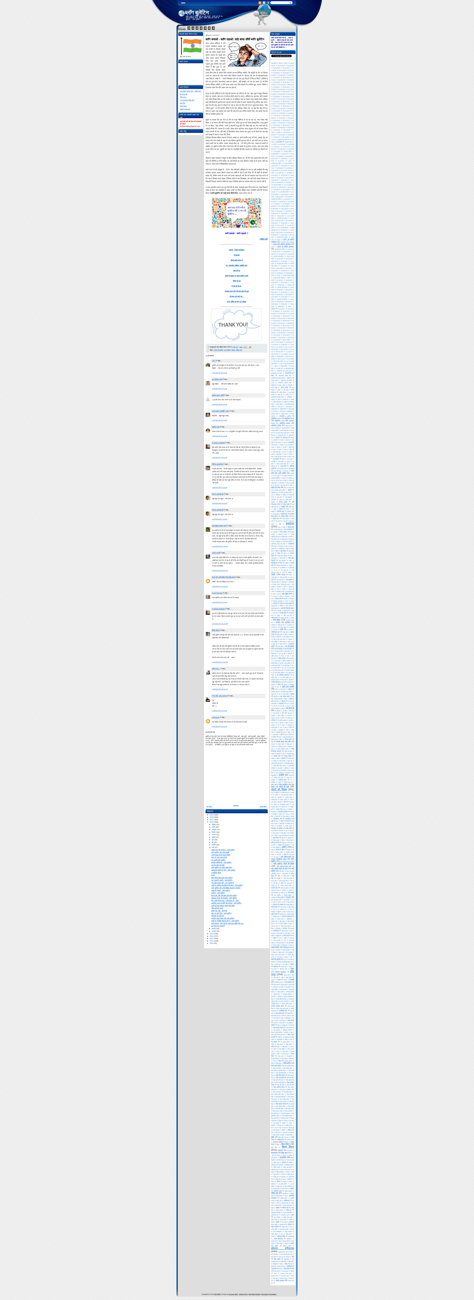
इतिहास (290, 451)
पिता (289, 770)
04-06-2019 (286, 87)
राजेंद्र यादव (276, 984)
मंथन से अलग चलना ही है (219, 857)
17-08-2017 (276, 203)
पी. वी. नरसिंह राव (280, 772)
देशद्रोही (273, 715)
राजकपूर (273, 979)
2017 (212, 820)
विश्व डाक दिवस (290, 1077)
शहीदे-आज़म (280, 1139)
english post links (286, 1273)
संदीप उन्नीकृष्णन (280, 1171)
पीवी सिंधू (288, 772)
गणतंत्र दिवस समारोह (282, 555)
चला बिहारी (227, 350)
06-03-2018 (290, 98)
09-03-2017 (290, 122)
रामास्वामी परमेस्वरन (287, 994)
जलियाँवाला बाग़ (275, 632)
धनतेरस (273, 720)
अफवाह (292, 399)
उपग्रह (288, 461)
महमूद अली (289, 911)
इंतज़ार (285, 449)
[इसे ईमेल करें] (243, 347)
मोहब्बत (274, 952)
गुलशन (290, 574)
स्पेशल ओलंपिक (288, 1231)
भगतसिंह (278, 878)
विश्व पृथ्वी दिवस (277, 1091)
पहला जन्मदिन (282, 760)
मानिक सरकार (285, 930)
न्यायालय (273, 746)
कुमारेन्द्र (290, 523)
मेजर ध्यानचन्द (277, 940)
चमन (274, 593)
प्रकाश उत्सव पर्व (285, 792)
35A (286, 346)
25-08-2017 (279, 294)
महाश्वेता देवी (274, 921)
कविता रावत (216, 427)
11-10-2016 (277, 151)
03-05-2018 (290, 79)
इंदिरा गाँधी (292, 449)
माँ (276, 923)
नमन (290, 727)
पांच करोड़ (280, 768)
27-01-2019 (290, 308)
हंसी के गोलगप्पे (286, 1241)
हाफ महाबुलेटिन (274, 1254)
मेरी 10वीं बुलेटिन (280, 942)
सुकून (272, 1207)
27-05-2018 (286, 311)
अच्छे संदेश (285, 389)
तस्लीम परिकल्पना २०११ (278, 682)
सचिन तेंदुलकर (290, 1174)
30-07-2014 (281, 337)
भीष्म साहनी (291, 892)
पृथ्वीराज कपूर (282, 779)
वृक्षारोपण (284, 1122)
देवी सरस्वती (276, 713)
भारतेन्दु (290, 890)
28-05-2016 (290, 318)
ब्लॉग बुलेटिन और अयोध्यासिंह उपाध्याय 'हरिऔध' (225, 888)
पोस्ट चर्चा (273, 784)
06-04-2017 (276, 101)
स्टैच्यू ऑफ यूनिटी (284, 1229)
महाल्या (272, 918)
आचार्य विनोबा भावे (284, 430)
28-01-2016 (276, 315)
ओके (285, 480)
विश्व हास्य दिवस (288, 1110)
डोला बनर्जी (283, 679)
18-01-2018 (284, 208)
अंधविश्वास (273, 385)
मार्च (213, 847)
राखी (282, 977)
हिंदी (293, 1256)
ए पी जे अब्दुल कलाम (281, 468)
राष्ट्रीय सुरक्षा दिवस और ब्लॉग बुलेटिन (222, 918)
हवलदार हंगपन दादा (282, 1251)
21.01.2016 (290, 253)
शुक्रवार (280, 1150)
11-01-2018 (281, 144)
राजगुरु (279, 979)
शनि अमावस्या (276, 1130)
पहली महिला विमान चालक (279, 765)
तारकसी (273, 684)
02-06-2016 (286, 72)
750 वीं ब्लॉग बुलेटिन (278, 361)
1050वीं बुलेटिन (288, 141)
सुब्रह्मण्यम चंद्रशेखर (276, 1212)
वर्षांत (278, 1046)
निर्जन (280, 737)
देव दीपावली (277, 710)
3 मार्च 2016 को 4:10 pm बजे (219, 710)
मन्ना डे (275, 909)
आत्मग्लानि (275, 439)
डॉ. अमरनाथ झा (286, 665)
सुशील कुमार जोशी (218, 395)
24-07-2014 (274, 282)
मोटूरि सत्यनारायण (286, 949)
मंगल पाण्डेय (280, 897)
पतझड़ (272, 753)
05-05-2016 (290, 94)
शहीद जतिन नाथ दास (283, 1137)
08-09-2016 (276, 120)
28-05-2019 (276, 320)
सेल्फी (272, 1222)
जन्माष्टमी (273, 624)
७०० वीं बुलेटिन (290, 358)
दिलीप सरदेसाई (278, 698)
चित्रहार (285, 598)
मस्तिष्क (279, 911)
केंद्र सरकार (283, 531)
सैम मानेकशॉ (284, 1222)
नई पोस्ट (209, 807)
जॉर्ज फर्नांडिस (274, 641)
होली (293, 1268)
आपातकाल (291, 442)
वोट (272, 1127)
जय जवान (273, 627)
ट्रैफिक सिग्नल (274, 655)
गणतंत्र (285, 553)
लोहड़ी (286, 1039)
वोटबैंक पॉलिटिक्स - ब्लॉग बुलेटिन (221, 862)
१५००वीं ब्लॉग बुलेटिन (283, 191)
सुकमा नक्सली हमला (287, 1205)
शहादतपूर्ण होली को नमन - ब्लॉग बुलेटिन (223, 870)
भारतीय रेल (274, 885)
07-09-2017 (290, 113)
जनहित (292, 617)
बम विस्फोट (279, 825)
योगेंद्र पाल (277, 964)
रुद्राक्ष (288, 1015)
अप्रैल (214, 845)
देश (283, 713)
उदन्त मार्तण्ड (281, 461)
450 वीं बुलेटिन (284, 349)
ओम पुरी (276, 485)
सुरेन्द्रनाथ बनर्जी (285, 1214)
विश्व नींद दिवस (290, 1084)
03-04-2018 (281, 79)
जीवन (293, 636)
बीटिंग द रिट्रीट (275, 842)
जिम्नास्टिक (278, 636)
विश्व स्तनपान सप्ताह (277, 1110)
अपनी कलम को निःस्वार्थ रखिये (220, 855)
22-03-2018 (289, 258)
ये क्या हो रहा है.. (237, 286)
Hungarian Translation (268, 1294)
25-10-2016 (274, 296)
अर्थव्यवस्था (282, 411)
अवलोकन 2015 (284, 423)
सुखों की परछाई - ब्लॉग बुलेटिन (220, 891)
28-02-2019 (286, 315)
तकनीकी (290, 679)
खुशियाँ (276, 550)
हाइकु (291, 1251)
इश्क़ (272, 456)
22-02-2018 (280, 258)
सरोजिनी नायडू (278, 1191)
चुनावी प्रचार (274, 605)
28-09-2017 (276, 325)
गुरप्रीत (290, 565)
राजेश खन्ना (275, 986)
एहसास (284, 478)
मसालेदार (273, 911)
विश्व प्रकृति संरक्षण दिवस (277, 1094)
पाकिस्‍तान (286, 768)
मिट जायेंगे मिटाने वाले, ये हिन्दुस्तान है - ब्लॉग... (225, 901)
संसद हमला (276, 1174)
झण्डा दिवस (280, 646)
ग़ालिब (290, 560)
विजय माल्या (281, 1056)
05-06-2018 (276, 96)
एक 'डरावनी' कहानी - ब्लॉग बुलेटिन (222, 880)
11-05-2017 (276, 146)
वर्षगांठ (273, 1046)
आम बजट (275, 444)
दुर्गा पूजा (275, 705)
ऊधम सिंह (283, 466)
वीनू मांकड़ (292, 1120)
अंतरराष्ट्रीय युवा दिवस (276, 373)
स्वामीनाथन (289, 1238)
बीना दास (290, 842)
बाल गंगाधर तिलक (283, 835)
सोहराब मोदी (284, 1226)
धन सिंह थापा (289, 717)
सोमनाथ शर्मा (283, 1224)
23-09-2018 (289, 273)
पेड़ (291, 779)
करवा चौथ (279, 497)
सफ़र (284, 1179)
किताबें (292, 516)
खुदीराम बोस (274, 548)
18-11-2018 (280, 215)
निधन (274, 737)
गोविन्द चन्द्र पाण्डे (285, 584)
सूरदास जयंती (283, 1219)
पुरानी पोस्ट (263, 807)
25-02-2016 (279, 289)
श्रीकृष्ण (284, 1162)
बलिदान (281, 828)
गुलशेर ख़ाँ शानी (283, 577)
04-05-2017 (276, 87)
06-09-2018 (286, 106)
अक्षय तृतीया (274, 387)
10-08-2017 (276, 137)
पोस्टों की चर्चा (284, 787)
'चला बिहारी (273, 63)
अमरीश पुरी (286, 401)
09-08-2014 (281, 127)
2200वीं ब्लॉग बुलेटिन (282, 263)
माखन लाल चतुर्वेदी (285, 926)
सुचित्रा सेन (285, 1207)
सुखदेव (277, 1207)
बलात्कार (273, 828)
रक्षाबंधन (276, 966)
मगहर (293, 899)
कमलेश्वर (284, 494)
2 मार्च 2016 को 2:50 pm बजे (219, 373)
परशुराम (272, 758)
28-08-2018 (290, 323)
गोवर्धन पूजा (276, 584)
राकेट (293, 974)
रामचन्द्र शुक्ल (283, 989)
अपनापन (273, 399)
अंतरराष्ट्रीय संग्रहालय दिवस (277, 377)
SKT (214, 361)
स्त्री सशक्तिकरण (277, 1231)
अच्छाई (278, 389)
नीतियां (280, 739)
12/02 (290, 160)
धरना (272, 722)
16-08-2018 (289, 196)
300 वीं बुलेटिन (286, 339)
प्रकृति (276, 794)
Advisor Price (243, 1294)
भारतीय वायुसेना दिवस (286, 885)
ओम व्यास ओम (284, 485)
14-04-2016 (289, 177)
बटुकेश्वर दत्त (289, 823)
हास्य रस (281, 1256)
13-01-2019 (274, 165)
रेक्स (282, 1017)
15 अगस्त (273, 187)
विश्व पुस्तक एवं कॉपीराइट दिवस (287, 1089)
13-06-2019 (279, 168)
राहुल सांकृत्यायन (280, 1013)
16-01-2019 (284, 194)
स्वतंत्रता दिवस (281, 1236)
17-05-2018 (281, 201)
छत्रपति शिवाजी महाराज (287, 608)
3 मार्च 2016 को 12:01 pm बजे (220, 624)
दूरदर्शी (282, 708)
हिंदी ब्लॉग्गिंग (291, 1261)
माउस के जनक (274, 926)
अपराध (279, 399)
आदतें (281, 439)
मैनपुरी (272, 949)
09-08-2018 (290, 127)
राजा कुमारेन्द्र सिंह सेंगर (187, 100)
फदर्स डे (292, 811)
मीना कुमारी (287, 935)
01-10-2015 (286, 67)
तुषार (278, 686)
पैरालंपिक (273, 782)
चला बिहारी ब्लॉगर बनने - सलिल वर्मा (190, 91)
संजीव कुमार (287, 1169)
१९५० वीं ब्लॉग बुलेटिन (282, 227)
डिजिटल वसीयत (286, 660)
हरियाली (286, 1243)
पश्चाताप (275, 760)
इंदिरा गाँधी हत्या (277, 451)
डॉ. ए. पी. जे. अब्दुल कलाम (288, 667)
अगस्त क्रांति (284, 387)
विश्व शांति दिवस (279, 1108)
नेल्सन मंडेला (281, 744)
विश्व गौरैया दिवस (280, 1075)
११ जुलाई (273, 144)
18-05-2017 (279, 211)
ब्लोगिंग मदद (286, 875)
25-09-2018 (289, 294)
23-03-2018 (274, 270)
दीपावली (281, 703)
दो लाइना (289, 715)
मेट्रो (285, 940)
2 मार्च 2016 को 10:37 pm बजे (220, 546)
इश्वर (285, 456)
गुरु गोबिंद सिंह (291, 567)
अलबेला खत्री (274, 413)
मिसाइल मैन (278, 935)
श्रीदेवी (290, 1162)
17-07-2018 (290, 201)
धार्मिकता (281, 722)
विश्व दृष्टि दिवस (281, 1084)
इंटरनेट (280, 449)
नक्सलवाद (289, 725)
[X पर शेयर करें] (248, 347)
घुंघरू (278, 589)
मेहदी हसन (284, 945)
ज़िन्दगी (272, 636)
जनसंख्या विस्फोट (284, 617)
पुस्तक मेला (289, 777)
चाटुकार (275, 596)
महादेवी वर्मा (282, 914)
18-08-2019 (284, 213)
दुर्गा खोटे (292, 703)
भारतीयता (284, 890)
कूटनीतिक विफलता (277, 529)
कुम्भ (279, 527)
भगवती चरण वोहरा (287, 878)
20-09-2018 (283, 234)
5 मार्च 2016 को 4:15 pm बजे (219, 726)
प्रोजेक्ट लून (284, 806)
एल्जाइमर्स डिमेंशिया (275, 478)
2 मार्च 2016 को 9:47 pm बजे (219, 519)
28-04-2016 (281, 318)
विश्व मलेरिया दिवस (284, 1099)
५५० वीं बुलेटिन (284, 354)
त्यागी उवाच (283, 689)
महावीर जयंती (280, 918)
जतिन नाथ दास (288, 615)
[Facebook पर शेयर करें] (250, 347)
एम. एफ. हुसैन (276, 475)
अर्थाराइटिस (289, 411)
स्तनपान (292, 1229)
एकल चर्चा (286, 470)
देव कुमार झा (183, 94)
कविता (283, 506)
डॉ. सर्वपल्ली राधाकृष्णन (283, 674)
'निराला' (280, 63)
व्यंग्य (280, 1127)
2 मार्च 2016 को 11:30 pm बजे (220, 586)
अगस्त (214, 835)
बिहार (283, 840)
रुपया (293, 1015)
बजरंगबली (282, 823)
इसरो (289, 456)
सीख (278, 1202)
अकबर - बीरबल (281, 385)
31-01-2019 (279, 342)
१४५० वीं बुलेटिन (288, 184)
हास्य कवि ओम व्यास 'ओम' (286, 1254)
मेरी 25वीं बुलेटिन (290, 942)
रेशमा (277, 1020)
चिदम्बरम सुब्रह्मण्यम (277, 601)
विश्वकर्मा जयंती (284, 1118)
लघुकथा (275, 1022)
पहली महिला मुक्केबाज (289, 763)
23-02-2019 (279, 268)
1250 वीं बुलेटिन (218, 350)
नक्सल (283, 725)
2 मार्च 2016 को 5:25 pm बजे (219, 388)
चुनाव (281, 603)
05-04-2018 (281, 94)
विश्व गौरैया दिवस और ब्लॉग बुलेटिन (222, 878)
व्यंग (276, 1127)
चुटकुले (275, 603)
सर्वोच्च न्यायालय (288, 1191)
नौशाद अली (289, 744)
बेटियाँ (277, 849)
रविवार (292, 969)
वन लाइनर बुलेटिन (285, 1041)
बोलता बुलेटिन (279, 852)
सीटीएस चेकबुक (285, 1202)
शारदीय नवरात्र (290, 1139)
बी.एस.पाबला (289, 840)
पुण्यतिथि (281, 775)
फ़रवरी (214, 929)
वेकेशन (290, 1122)
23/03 (273, 275)
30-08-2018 (290, 337)
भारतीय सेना (274, 887)
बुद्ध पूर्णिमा (273, 844)
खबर (287, 546)
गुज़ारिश (286, 562)
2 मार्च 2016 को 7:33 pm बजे (219, 436)
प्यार (272, 792)
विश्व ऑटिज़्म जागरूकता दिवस (278, 1070)
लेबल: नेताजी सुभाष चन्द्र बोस (278, 1034)
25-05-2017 (274, 292)
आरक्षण (272, 447)
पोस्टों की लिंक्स (279, 789)
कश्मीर (274, 509)
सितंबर (214, 832)
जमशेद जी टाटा (281, 624)
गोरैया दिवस (291, 581)
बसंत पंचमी (289, 828)
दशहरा (292, 694)
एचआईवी (292, 473)
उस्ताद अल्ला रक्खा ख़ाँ (282, 463)
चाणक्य (280, 596)
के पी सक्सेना (274, 531)
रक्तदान (292, 964)
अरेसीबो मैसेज (283, 408)
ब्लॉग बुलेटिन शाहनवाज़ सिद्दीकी (287, 861)
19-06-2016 (284, 222)
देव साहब (285, 710)
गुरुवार (273, 574)
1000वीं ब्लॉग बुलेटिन (283, 139)
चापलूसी (287, 596)
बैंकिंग (283, 849)
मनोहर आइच (283, 906)
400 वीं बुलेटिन (274, 349)
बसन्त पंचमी (273, 830)
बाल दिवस (276, 837)
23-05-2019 (284, 270)
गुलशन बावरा (274, 577)
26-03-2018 (279, 301)
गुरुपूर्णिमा (290, 572)
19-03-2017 (289, 220)
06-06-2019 (286, 101)
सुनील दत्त (289, 1210)
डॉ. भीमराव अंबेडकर (290, 670)
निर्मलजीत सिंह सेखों (287, 737)
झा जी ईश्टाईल (278, 648)
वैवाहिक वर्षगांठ (289, 1125)
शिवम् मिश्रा (183, 106)
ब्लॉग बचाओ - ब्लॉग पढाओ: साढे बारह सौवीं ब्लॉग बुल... (227, 923)
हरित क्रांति (279, 1243)
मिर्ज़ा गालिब (287, 933)
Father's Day (274, 1275)
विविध (272, 1063)
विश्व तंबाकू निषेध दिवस (278, 1079)
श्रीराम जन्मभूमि (276, 1167)
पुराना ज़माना (291, 775)
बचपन (282, 821)
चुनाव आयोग (288, 603)
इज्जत (284, 451)
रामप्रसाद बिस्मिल (290, 991)
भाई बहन (275, 883)
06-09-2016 (290, 103)
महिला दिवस (282, 921)
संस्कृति (283, 1174)
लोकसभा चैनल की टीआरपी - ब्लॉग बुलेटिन (224, 898)
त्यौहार (290, 689)
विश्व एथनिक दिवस (287, 1068)
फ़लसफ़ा (275, 813)
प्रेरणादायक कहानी (284, 804)
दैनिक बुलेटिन (281, 715)
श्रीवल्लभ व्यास (274, 1169)
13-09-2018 (274, 170)
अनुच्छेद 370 (288, 394)
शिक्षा (278, 1144)
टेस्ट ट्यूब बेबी (282, 653)
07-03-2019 (290, 108)
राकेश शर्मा (275, 977)
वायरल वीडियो (281, 1048)
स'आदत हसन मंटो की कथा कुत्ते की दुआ (237, 291)
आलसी (284, 447)
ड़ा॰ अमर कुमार (276, 660)
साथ (286, 1195)
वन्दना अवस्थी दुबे (217, 494)
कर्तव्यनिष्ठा (273, 499)
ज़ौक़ (289, 641)
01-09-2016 (276, 67)
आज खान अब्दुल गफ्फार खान (282, 432)
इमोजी (272, 454)
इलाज (285, 454)
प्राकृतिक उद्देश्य (216, 873)
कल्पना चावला (283, 501)
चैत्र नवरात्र (289, 605)
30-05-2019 (286, 334)
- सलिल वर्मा (263, 239)
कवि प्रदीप (286, 504)
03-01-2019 (286, 77)
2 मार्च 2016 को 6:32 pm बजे (219, 420)
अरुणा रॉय (280, 406)
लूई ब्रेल (286, 1032)
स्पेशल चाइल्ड (274, 1233)
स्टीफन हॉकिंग (274, 1229)
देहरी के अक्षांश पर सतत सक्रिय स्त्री (236, 276)
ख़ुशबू (287, 548)
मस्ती (284, 911)
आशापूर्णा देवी (291, 447)
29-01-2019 (281, 327)
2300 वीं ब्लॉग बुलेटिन (288, 275)
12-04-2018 (289, 156)
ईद (293, 456)
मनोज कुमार (274, 906)
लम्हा (279, 1025)
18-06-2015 (289, 211)
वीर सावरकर (276, 1122)
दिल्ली (285, 698)
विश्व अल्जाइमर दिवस (289, 1065)
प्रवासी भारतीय (283, 799)
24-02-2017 (279, 280)
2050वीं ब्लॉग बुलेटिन (280, 249)
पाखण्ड (292, 768)
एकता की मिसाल (277, 470)
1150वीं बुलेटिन (275, 153)
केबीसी (290, 536)
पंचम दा (273, 748)
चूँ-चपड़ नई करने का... (237, 296)
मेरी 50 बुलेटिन (276, 945)
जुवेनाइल (290, 639)
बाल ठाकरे (292, 835)
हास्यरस (287, 1256)
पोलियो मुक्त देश (288, 782)
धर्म (276, 722)
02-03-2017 (276, 72)
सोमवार (290, 1224)
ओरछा (291, 485)
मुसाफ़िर (285, 937)
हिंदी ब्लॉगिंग (283, 1261)
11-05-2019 (286, 146)
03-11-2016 (281, 84)
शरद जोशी (285, 1132)
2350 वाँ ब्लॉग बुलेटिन (278, 277)
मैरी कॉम (278, 949)
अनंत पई (280, 394)
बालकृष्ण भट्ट (291, 837)
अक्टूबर (214, 830)
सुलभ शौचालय (277, 1217)
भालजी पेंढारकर (274, 892)
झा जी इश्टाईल (290, 646)
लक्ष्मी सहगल (290, 1020)
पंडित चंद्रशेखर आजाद (283, 748)
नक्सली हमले (274, 727)
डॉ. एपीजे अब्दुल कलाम (278, 670)
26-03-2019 (289, 301)
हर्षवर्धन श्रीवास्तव (185, 109)
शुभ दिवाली (289, 1150)
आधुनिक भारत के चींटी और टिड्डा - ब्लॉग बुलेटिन (226, 903)
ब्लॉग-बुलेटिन (285, 873)
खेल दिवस (283, 550)
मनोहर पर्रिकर (291, 906)
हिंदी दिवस (286, 1259)
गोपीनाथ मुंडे (284, 581)
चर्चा (279, 593)
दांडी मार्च (276, 696)
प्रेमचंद (275, 804)
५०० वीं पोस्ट (289, 351)
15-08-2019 (276, 189)
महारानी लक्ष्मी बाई (287, 916)
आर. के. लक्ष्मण (289, 444)
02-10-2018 (276, 77)
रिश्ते (284, 1015)
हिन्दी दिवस (273, 1266)
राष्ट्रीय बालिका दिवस (287, 1003)
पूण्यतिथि (273, 779)
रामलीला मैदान (276, 994)
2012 (212, 941)
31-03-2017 (289, 342)
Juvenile (275, 1278)
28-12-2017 (286, 325)
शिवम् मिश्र (274, 1147)
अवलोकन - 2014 (285, 416)
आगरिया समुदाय (285, 427)
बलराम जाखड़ (288, 825)
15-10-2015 (286, 189)
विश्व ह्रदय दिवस (275, 1118)
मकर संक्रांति (286, 899)
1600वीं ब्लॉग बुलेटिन (276, 199)
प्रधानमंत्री (279, 797)
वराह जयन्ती (280, 1044)
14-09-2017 (289, 182)
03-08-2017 (286, 82)
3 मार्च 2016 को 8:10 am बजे (219, 602)
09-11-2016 (287, 129)
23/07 (279, 275)
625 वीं (288, 356)
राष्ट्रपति (273, 996)
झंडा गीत (275, 643)
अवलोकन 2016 (276, 425)
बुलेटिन (284, 847)
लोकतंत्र (280, 1037)
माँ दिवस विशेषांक (283, 923)
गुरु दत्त (275, 570)
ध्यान (291, 722)
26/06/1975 (281, 306)
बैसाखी (288, 849)
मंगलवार (288, 897)
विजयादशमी (289, 1056)
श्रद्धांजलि (283, 1157)
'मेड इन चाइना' (281, 65)
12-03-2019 (279, 156)
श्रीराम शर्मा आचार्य (287, 1167)
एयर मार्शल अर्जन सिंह (287, 475)
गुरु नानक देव (284, 570)
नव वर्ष (278, 732)
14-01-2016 (274, 175)
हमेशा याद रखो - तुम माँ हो (219, 911)
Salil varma (280, 1280)
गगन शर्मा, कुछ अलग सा (220, 696)
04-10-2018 (290, 89)
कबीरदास (278, 494)
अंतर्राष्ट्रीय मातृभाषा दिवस (284, 382)
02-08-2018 (281, 75)
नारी (281, 734)
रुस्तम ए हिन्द (276, 1017)
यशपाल (286, 957)
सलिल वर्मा (239, 350)
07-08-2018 (281, 113)
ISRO (292, 1275)
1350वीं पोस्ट (280, 172)
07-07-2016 (286, 110)
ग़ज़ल (278, 553)
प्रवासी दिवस (274, 799)
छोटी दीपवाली (286, 610)
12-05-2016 (274, 158)
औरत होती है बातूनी (217, 908)
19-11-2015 (280, 225)
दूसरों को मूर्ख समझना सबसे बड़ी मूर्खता (223, 906)
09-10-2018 (277, 129)
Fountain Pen (285, 1275)
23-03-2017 (289, 268)
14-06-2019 (284, 180)
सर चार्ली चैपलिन (283, 1183)
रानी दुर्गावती (287, 986)
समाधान (284, 1181)
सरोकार (292, 1188)
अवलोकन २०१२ (289, 418)
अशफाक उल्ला (288, 425)
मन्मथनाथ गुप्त (283, 909)
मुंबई (293, 935)
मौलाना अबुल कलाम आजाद (278, 954)
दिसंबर (214, 824)
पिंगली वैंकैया (283, 770)
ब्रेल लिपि (279, 854)
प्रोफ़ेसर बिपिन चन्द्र (281, 809)
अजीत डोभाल (282, 392)
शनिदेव (283, 1130)
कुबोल (280, 524)
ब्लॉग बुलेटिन (197, 12)
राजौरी (281, 986)
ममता (291, 909)
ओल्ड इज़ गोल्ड (275, 487)
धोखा (287, 722)
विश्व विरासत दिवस (280, 1106)
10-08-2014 (290, 134)
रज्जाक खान (284, 966)
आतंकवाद (285, 437)
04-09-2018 (281, 89)
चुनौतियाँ (281, 605)
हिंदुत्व (281, 1263)
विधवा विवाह (283, 1058)
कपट (272, 494)
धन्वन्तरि (290, 720)
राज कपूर (288, 977)
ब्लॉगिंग (278, 875)
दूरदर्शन (277, 708)
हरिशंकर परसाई (287, 1245)
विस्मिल (280, 1120)
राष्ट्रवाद (279, 996)
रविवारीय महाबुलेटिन (280, 972)
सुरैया (292, 1214)
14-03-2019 (279, 177)
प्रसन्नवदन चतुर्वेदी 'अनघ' (221, 411)
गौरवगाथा (279, 586)
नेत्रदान (273, 744)
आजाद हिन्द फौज (282, 435)
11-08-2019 (290, 149)
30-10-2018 (276, 339)
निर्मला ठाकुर (274, 739)
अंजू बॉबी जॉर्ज (279, 368)
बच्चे (287, 821)
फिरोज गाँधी (277, 816)
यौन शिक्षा (285, 964)
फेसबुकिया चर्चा (277, 818)
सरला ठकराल (285, 1188)
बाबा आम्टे (292, 830)
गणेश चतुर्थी (282, 558)
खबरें (291, 546)
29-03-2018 (290, 327)
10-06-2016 (281, 134)
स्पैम (282, 1233)
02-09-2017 (290, 75)
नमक (285, 727)
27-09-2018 (281, 313)
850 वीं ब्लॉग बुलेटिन (289, 363)
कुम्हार (284, 527)
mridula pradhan (218, 443)
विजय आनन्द (285, 1053)
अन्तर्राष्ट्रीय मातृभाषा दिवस (277, 396)
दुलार (288, 705)
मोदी (293, 949)
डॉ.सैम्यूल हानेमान (275, 679)
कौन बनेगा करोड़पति (287, 541)
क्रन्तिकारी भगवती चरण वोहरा (278, 543)
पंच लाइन (290, 746)
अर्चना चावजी (291, 408)
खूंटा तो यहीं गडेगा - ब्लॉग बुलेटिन (221, 913)
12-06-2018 (284, 158)
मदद (284, 902)
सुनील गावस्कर (279, 1210)
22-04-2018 (274, 261)
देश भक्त (290, 713)
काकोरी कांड (280, 511)
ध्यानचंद (273, 725)
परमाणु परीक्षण (288, 756)
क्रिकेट (275, 546)
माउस (291, 923)
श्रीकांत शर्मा (276, 1162)
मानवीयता (292, 928)
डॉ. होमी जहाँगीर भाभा (286, 677)
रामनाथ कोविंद (280, 991)
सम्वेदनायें (273, 1183)
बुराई (293, 844)
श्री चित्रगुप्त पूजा (281, 1159)
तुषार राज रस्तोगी (288, 686)
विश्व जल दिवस (280, 1077)
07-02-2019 (281, 108)
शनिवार (290, 1130)
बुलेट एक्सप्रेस (276, 847)
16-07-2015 (279, 196)
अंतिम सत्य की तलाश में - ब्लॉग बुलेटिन (223, 850)
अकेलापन (290, 385)
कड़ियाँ (290, 490)
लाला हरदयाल (276, 1029)
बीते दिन (284, 842)
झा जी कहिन (288, 648)
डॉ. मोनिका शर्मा (217, 379)
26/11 (273, 308)
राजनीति (291, 979)
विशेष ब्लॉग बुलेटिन (276, 1065)
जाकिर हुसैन (279, 634)
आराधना (278, 447)
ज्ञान (293, 641)
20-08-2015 (289, 232)
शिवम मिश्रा (285, 1144)
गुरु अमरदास (282, 567)
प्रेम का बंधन (291, 801)
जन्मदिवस (287, 622)
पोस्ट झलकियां (283, 784)
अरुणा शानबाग (289, 406)
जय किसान (289, 624)
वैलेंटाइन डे (280, 1125)
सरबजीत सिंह (276, 1188)
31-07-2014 (274, 344)
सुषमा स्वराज (274, 1219)
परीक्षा (278, 758)
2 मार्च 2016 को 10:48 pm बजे (220, 570)
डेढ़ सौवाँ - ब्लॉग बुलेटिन (285, 663)
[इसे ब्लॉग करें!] (245, 347)
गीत (281, 562)
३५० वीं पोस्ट (279, 346)
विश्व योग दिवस (283, 1101)
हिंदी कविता (277, 1259)
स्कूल (291, 1226)
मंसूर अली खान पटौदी (276, 899)
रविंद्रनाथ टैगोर (283, 968)
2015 (212, 934)
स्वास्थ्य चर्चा (274, 1241)
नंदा (278, 725)
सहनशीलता (285, 1193)
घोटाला (283, 589)
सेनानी (290, 1219)
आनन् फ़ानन (278, 442)
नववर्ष (284, 732)
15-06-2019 (290, 187)
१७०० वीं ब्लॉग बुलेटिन (283, 206)
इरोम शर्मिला (279, 454)
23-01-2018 (284, 265)
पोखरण (279, 782)
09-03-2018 (276, 125)
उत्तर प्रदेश (289, 458)
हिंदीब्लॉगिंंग (275, 1263)
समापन (290, 1181)
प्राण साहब (273, 801)
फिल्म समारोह (286, 816)
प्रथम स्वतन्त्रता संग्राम (286, 794)
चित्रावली (292, 598)
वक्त (291, 1039)
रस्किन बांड (286, 974)
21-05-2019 (286, 251)
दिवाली (283, 701)
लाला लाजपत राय (290, 1027)
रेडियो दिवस (288, 1017)
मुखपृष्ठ (183, 3)
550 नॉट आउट (275, 354)
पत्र (284, 753)
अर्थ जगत (275, 411)
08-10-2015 (286, 120)
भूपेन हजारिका (277, 895)
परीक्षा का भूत (237, 281)
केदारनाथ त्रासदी (283, 534)
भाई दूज (292, 880)
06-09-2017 (276, 106)
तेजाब (276, 689)
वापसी (274, 1048)
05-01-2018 (286, 91)
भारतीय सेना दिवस (284, 887)
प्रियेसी (279, 801)
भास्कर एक (283, 892)
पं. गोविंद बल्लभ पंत (281, 746)
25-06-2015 (284, 292)
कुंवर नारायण (278, 521)
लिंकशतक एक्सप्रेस (287, 1029)
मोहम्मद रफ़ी (281, 952)
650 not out (281, 358)
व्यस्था (285, 1127)
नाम (293, 732)
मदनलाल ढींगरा (290, 902)
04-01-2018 (290, 84)
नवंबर (213, 827)
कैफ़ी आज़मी (284, 539)
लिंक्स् (233, 350)
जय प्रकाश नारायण (282, 627)
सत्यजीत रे (283, 1176)
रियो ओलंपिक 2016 (275, 1015)
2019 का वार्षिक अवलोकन (285, 246)
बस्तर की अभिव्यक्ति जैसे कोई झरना (223, 577)
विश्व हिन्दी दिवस (275, 1113)
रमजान (290, 966)
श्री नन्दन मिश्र (290, 1159)
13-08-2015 (289, 168)
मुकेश (274, 937)
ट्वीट (288, 655)
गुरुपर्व (283, 572)
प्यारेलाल (277, 792)
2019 (212, 815)
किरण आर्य (276, 518)
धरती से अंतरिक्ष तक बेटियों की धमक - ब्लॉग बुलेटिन (227, 885)
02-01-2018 (281, 70)
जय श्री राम (291, 627)
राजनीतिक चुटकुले (278, 982)
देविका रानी (291, 710)
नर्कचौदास (281, 729)
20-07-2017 (279, 232)
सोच (291, 1222)
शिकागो (286, 1142)
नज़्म (281, 727)
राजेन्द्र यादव (284, 984)
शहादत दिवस (289, 1134)
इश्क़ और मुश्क (278, 456)
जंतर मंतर (275, 612)
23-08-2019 (279, 273)
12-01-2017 (284, 153)
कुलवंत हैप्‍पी (291, 527)
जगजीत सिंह (283, 612)
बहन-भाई (281, 830)
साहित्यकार (287, 1200)
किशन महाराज (286, 518)
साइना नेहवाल (279, 1195)
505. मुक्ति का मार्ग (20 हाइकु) (236, 302)
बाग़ (286, 830)
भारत (282, 883)
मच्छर (274, 902)
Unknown (216, 717)
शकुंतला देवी (291, 1127)
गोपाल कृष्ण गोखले (275, 581)
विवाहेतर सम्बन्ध (288, 1060)
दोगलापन (273, 717)
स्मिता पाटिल (289, 1233)
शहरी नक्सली (276, 1134)
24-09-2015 (280, 284)
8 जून (287, 361)
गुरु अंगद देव (274, 567)
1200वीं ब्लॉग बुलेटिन (276, 163)
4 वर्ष (291, 346)
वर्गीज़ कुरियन (289, 1044)
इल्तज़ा (290, 454)
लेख (291, 1032)
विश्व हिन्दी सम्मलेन (285, 1113)
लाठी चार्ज (292, 1025)
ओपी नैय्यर (281, 482)
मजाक (279, 902)
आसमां (274, 449)
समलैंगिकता (289, 1179)
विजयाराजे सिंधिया (275, 1058)
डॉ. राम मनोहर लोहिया (278, 672)
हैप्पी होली (286, 1268)
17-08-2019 (286, 203)
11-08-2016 (281, 149)
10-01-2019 (286, 132)
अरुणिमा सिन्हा (274, 408)
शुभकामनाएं (274, 1153)
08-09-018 (291, 118)
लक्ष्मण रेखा (282, 1020)
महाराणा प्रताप (276, 916)
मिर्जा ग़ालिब (279, 933)
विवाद (280, 1060)
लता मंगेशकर (289, 1022)
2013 (212, 938)
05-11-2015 (281, 98)
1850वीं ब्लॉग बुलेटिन (282, 218)
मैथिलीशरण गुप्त (287, 947)
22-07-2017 (284, 261)
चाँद (293, 593)
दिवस (277, 701)
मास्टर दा (273, 933)
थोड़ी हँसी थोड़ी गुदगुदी (286, 691)
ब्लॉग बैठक (281, 871)
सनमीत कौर (277, 1179)
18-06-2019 (274, 213)
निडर (286, 734)
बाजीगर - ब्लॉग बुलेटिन (218, 893)
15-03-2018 (281, 187)
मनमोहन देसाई (289, 904)
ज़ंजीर (293, 610)
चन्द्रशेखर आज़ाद (290, 591)
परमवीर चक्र (277, 756)
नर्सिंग (287, 729)
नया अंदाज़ (273, 729)
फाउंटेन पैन (281, 813)
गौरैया (285, 586)
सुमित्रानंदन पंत (274, 1214)
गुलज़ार (283, 574)
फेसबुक (292, 816)
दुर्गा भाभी (282, 705)
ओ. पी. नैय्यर (279, 480)
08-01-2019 (286, 115)
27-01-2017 (281, 308)
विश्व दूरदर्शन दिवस (280, 1082)
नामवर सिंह (275, 734)
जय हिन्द (275, 629)
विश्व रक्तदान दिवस (281, 1103)
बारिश (276, 835)
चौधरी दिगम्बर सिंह (275, 608)
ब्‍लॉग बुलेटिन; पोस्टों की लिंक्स (283, 864)
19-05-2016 (274, 222)
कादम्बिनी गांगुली (290, 511)
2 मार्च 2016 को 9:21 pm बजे (219, 487)
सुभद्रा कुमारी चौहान (287, 1212)
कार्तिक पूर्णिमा (284, 516)
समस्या (272, 1181)
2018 (212, 817)
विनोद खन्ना (291, 1058)
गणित (291, 555)
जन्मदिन (278, 622)
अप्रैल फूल (285, 399)
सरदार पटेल (279, 1186)
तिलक (285, 684)
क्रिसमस (281, 546)
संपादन (287, 1171)
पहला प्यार (290, 760)
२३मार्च (288, 277)
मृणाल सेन (292, 937)
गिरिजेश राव (274, 562)
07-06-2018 (276, 110)
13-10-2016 (283, 170)
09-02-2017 (281, 122)
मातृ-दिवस (278, 928)
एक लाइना (291, 468)
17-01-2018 (286, 199)
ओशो (285, 487)
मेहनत (291, 945)
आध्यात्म (287, 439)
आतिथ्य (292, 437)
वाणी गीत (182, 103)
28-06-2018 (286, 320)
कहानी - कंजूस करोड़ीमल (236, 250)
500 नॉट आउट (279, 351)
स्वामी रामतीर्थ (291, 1236)
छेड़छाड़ (279, 610)
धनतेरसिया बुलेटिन (282, 720)
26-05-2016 (274, 304)
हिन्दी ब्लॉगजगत (281, 1266)
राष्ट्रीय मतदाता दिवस (277, 1006)
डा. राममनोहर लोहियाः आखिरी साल (236, 265)
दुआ (287, 703)
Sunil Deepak (217, 593)
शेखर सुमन (284, 1153)
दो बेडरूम (237, 255)
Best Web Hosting (255, 1294)
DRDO (292, 1271)
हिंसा (286, 1263)
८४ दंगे (280, 363)
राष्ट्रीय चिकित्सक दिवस (281, 998)
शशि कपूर (292, 1132)
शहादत (282, 1134)
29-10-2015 (290, 332)
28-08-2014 (281, 323)
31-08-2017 (284, 344)
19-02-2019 (279, 220)
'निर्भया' (285, 63)
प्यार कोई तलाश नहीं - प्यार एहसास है (222, 883)
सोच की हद (236, 271)
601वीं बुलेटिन (280, 356)
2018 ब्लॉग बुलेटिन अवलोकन (287, 242)
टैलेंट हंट (290, 653)
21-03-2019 (276, 251)
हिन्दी (291, 1263)
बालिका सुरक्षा (276, 840)
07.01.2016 (276, 115)
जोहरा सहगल (283, 641)
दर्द (279, 694)
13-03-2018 (284, 165)
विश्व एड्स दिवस (277, 1068)
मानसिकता (276, 930)
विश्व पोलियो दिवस (288, 1091)
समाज (278, 1181)
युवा (285, 959)
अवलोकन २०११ (276, 418)
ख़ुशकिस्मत (281, 548)
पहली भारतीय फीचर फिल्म (276, 763)
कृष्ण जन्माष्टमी (288, 529)
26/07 (290, 306)
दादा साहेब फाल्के (285, 696)
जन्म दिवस (276, 620)
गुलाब (291, 577)
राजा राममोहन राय (289, 982)
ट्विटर (282, 655)
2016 (212, 822)
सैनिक (277, 1222)
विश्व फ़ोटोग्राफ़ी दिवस (281, 1096)
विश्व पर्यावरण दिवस (279, 1087)
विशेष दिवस (278, 1063)
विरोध (274, 1060)
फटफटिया (273, 811)
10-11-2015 (286, 137)
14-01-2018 (284, 175)
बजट (276, 823)
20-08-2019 (274, 234)
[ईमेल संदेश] (240, 347)
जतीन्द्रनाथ (274, 617)
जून (213, 840)
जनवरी (214, 931)
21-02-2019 (290, 249)
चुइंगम (286, 601)
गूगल (272, 579)
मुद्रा (280, 937)
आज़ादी (278, 437)
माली (291, 930)
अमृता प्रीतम (279, 404)
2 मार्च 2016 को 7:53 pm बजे (219, 457)
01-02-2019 (290, 65)
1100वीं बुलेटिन (288, 151)
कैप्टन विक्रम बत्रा (275, 539)
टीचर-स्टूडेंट (287, 651)
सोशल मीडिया (275, 1226)
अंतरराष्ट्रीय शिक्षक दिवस (284, 375)
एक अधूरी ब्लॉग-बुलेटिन (218, 860)
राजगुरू (285, 979)
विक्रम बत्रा (285, 1051)
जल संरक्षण (289, 629)
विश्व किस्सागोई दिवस (281, 1072)
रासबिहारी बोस (283, 1010)
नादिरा (289, 732)
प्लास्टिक (290, 809)
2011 (211, 943)
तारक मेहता (289, 682)
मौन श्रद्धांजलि (289, 952)
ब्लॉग (285, 854)
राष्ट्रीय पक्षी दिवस (284, 1001)
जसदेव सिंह (285, 632)
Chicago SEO (233, 1294)
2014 (212, 936)
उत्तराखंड (273, 461)
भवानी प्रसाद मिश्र (283, 880)
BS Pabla (285, 1271)
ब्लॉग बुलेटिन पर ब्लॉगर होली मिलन (221, 868)
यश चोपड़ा (279, 957)
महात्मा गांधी (274, 914)
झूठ (272, 651)
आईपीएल (277, 427)
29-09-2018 (281, 332)
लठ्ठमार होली (281, 1022)
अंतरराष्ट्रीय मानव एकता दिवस (284, 370)
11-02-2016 (290, 144)
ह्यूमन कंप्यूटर (277, 1271)
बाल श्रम (283, 837)
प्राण (291, 799)
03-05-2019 (276, 82)
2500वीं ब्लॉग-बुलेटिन (282, 299)
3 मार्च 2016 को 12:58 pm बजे (220, 689)
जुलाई (213, 837)
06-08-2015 (281, 103)
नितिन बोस (291, 734)
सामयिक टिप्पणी (283, 1198)
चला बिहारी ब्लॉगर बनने (219, 526)
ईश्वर (283, 458)
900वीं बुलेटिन (284, 365)
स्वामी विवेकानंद (278, 1238)
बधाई (272, 825)
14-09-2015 (279, 182)
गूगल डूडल (289, 579)
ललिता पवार (285, 1025)
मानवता (285, 928)
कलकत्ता (273, 501)
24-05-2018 (289, 280)
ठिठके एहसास (282, 658)
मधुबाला (281, 904)
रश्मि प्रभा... (183, 97)
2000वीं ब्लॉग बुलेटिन (282, 237)
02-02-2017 (290, 70)
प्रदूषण (272, 797)
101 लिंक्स (279, 141)
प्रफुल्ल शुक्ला (288, 797)
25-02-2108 (289, 289)
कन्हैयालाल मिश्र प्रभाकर (286, 492)
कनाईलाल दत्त (274, 492)
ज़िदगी (291, 634)
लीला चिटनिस (279, 1032)
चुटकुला (292, 601)
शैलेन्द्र (284, 1155)
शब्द (272, 1132)
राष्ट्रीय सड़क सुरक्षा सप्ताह (282, 1008)
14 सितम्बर (289, 172)
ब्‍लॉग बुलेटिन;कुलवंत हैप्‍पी (284, 866)
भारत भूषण (289, 883)
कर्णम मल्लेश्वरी (288, 497)
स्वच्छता (273, 1236)
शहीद (272, 1137)
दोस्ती (282, 717)
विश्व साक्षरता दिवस (290, 1108)
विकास (278, 1051)
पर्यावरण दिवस (291, 758)
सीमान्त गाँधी (278, 1205)
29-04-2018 (276, 330)
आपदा (285, 442)
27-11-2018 (290, 313)
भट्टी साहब (274, 880)
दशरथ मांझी (285, 694)
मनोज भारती (216, 553)
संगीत (281, 1169)
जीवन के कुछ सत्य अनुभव (279, 639)
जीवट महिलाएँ (286, 636)
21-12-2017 (281, 253)
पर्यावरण (283, 758)
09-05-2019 (286, 125)
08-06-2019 (282, 118)
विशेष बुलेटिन (287, 1063)
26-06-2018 (284, 304)
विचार (278, 1053)
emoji (275, 1273)
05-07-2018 (286, 96)
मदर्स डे (275, 904)
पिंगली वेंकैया (275, 770)
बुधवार (280, 844)
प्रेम (285, 801)
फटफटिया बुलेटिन (283, 811)
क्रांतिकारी (291, 543)
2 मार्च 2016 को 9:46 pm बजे (219, 503)
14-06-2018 (274, 180)
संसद (293, 1171)
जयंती (281, 629)
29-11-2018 (276, 334)
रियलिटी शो (289, 1013)
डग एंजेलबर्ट (291, 658)
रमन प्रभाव (274, 968)
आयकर (281, 444)
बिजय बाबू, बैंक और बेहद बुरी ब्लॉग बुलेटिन (224, 896)
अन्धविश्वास (289, 396)
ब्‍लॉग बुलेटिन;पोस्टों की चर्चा (279, 868)
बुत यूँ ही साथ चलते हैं (218, 926)
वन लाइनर (274, 1041)
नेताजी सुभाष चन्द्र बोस (283, 741)
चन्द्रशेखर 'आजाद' (280, 591)
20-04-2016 (284, 230)
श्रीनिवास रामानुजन (290, 1164)
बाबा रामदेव (283, 832)
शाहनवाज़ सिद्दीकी (278, 1142)
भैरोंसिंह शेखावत (288, 895)
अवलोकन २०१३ (280, 420)
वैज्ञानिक (273, 1125)
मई (212, 842)
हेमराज (280, 1268)
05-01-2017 (276, 91)
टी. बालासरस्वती (278, 651)
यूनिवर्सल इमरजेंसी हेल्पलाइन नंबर (284, 961)
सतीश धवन (276, 1176)
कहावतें (287, 509)
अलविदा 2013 (284, 413)
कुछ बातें (285, 521)
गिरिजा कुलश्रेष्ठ (217, 464)
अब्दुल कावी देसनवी (277, 401)
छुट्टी (274, 610)
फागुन (287, 813)
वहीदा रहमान (285, 1046)
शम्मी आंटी (278, 1132)
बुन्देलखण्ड (287, 844)
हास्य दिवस (273, 1256)
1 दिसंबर (278, 132)
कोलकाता (278, 541)
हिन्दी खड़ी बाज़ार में (237, 260)
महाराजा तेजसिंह (290, 914)
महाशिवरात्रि (289, 918)
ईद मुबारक (276, 458)
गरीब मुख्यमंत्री (282, 560)
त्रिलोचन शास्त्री (275, 691)
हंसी (280, 1241)
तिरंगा (279, 684)
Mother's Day (283, 1278)
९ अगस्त (275, 365)
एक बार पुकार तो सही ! (218, 865)
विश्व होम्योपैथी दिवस (287, 1115)
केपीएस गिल (284, 536)
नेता (272, 741)
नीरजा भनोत (288, 739)
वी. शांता (285, 1120)
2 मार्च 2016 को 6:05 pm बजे (219, 404)
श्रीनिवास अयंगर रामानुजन (277, 1164)
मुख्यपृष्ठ (235, 806)
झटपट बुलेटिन (283, 643)
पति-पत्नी (278, 753)
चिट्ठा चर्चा (278, 598)
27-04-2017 (276, 311)
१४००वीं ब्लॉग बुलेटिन (276, 184)
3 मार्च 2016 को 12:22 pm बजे (220, 662)
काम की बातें (275, 513)
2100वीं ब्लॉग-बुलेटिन (278, 256)
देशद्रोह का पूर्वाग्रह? (217, 916)
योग (272, 964)
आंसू (272, 427)
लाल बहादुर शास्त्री (278, 1027)
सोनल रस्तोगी (274, 1224)
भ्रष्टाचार (273, 897)
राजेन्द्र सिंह (291, 984)
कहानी (281, 509)
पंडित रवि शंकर (288, 751)
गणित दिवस (274, 558)
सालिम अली (278, 1200)
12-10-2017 (281, 160)
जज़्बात (278, 615)
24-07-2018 (284, 282)
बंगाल (277, 821)
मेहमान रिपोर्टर (275, 947)
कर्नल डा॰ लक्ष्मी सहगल (285, 499)
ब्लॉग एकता (291, 854)
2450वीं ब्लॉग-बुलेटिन (282, 287)
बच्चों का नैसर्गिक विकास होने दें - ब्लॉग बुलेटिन (225, 921)
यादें (291, 957)
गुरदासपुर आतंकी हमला (281, 565)
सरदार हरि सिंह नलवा (289, 1186)
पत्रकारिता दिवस (290, 753)
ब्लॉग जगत (275, 856)
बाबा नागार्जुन (276, 832)
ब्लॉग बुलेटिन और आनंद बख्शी (220, 852)
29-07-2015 (286, 330)
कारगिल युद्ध (284, 513)
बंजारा (213, 875)
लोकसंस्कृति (279, 1039)
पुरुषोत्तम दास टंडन (278, 777)
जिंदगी (286, 634)
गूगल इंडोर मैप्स (280, 579)
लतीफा (273, 1025)
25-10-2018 (284, 296)
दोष (278, 717)
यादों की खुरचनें (275, 959)
